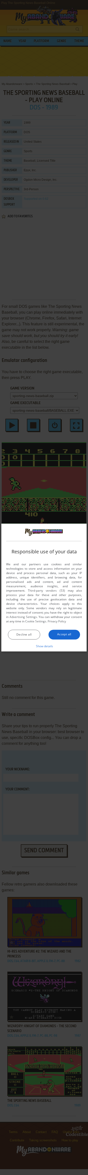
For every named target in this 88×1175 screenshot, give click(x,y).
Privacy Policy (57, 621)
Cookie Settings (35, 621)
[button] (44, 646)
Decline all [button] (24, 634)
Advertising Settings (23, 617)
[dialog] (44, 587)
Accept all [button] (64, 634)
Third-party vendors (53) (46, 590)
